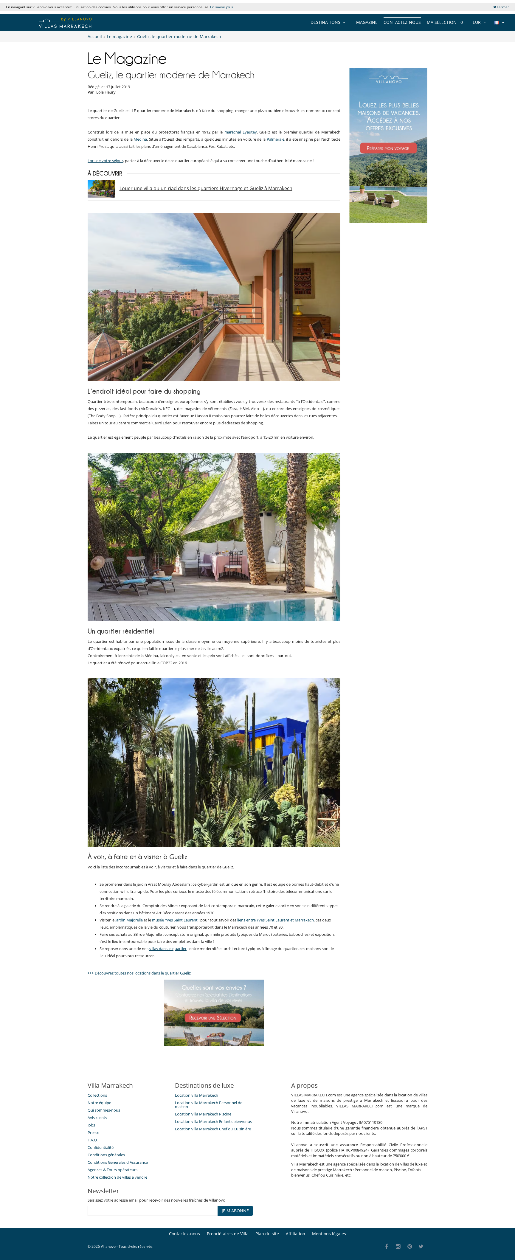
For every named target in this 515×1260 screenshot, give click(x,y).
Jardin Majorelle (129, 920)
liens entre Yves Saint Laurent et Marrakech (275, 920)
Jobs (91, 1125)
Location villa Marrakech (196, 1095)
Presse (93, 1132)
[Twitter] (421, 1247)
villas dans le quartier (168, 948)
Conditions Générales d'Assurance (118, 1162)
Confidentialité (101, 1147)
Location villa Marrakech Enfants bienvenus (213, 1121)
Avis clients (97, 1117)
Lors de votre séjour (105, 160)
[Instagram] (398, 1247)
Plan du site (267, 1233)
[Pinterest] (409, 1247)
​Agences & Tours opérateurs (112, 1169)
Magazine (367, 22)
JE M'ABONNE (235, 1211)
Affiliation (295, 1233)
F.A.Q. (92, 1140)
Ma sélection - (445, 22)
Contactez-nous (402, 22)
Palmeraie (275, 139)
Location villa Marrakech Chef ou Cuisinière (213, 1129)
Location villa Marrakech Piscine (203, 1114)
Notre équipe (99, 1102)
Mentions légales (329, 1233)
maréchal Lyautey (240, 132)
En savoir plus (221, 7)
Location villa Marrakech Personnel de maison (208, 1104)
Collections (97, 1095)
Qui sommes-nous (104, 1110)
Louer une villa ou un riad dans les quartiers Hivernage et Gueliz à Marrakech (206, 188)
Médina (140, 139)
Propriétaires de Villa (228, 1233)
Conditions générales (106, 1154)
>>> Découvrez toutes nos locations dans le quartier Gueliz (139, 973)
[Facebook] (386, 1247)
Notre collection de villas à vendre (118, 1177)
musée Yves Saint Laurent (175, 920)
